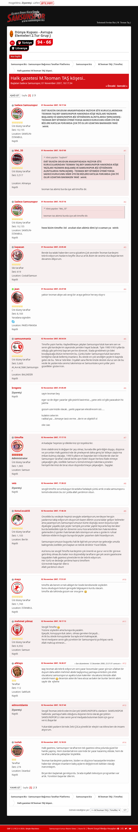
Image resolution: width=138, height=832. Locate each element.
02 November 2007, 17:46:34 (53, 511)
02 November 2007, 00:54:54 (53, 338)
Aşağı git (14, 95)
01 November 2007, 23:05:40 (53, 247)
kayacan (19, 247)
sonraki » (122, 85)
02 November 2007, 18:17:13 (53, 621)
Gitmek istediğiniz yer (79, 809)
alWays (18, 663)
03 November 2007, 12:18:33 (53, 742)
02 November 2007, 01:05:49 (53, 388)
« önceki (110, 85)
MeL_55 (18, 150)
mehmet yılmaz (23, 621)
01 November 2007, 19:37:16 (53, 201)
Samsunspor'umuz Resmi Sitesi (62, 828)
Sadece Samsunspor (26, 105)
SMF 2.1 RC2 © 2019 (15, 829)
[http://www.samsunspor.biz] (13, 179)
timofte (18, 437)
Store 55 (81, 828)
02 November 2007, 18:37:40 (53, 705)
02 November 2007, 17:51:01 (53, 579)
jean (16, 288)
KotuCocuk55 (22, 510)
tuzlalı (18, 742)
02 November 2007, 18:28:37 (53, 663)
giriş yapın (47, 2)
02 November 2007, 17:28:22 (53, 483)
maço (17, 579)
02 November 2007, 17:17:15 (53, 437)
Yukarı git (15, 787)
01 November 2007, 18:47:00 (53, 150)
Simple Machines (32, 829)
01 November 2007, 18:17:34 (53, 105)
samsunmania (22, 338)
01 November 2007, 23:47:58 (53, 289)
